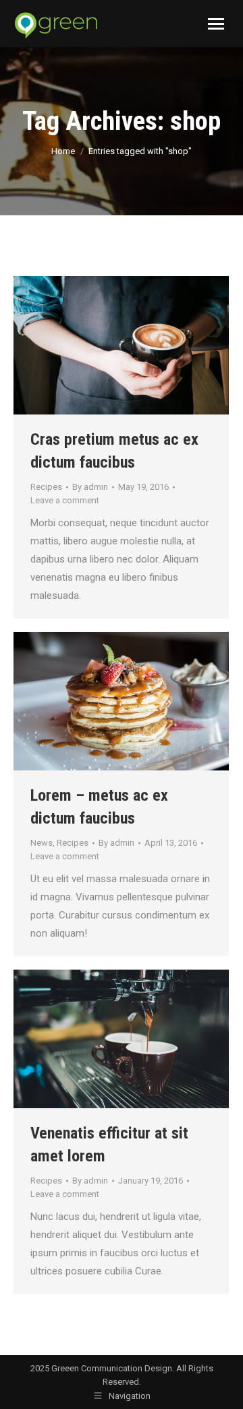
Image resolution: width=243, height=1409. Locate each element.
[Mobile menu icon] (216, 24)
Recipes (46, 487)
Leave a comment (64, 500)
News (41, 843)
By (90, 487)
